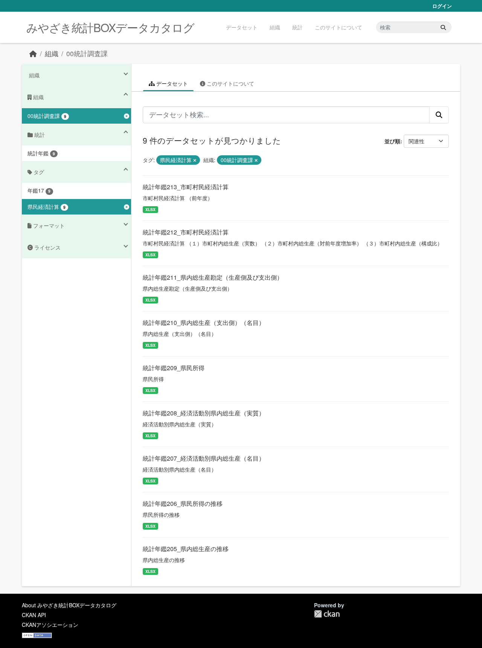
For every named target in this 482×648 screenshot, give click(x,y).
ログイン (442, 5)
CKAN (327, 614)
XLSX (150, 209)
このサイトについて (338, 27)
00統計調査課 (87, 53)
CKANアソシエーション (50, 624)
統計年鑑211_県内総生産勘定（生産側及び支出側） (213, 277)
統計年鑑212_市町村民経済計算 (186, 232)
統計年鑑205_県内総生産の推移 (186, 548)
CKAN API (34, 615)
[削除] (194, 160)
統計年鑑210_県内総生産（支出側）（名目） (204, 322)
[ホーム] (33, 53)
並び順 (392, 141)
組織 (275, 27)
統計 (297, 27)
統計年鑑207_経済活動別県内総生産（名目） (204, 458)
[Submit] (443, 27)
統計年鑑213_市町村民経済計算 (186, 186)
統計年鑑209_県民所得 (173, 367)
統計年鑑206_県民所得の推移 (183, 503)
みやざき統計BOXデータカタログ (110, 27)
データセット (242, 27)
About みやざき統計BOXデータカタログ (69, 605)
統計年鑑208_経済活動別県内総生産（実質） (204, 413)
